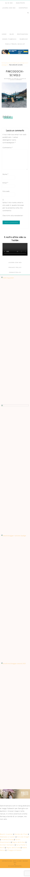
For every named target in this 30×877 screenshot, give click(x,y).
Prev (6, 116)
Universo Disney (7, 839)
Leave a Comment (16, 79)
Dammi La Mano (15, 23)
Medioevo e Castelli (7, 837)
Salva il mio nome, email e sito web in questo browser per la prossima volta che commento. (13, 206)
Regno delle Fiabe (13, 847)
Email (5, 183)
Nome (5, 174)
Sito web (6, 191)
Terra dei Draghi (23, 837)
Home (3, 62)
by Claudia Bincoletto (14, 866)
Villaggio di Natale (14, 850)
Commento (8, 147)
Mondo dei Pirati (21, 834)
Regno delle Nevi (18, 842)
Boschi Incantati (6, 834)
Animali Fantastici (7, 845)
